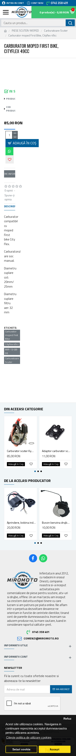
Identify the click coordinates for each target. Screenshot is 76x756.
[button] (8, 63)
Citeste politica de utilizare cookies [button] (28, 737)
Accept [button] (54, 749)
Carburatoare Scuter (56, 31)
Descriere (10, 206)
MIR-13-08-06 (11, 351)
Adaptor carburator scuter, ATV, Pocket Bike (56, 451)
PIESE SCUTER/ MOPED (25, 31)
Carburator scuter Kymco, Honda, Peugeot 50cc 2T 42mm (21, 451)
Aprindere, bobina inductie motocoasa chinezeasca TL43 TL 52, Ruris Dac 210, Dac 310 (21, 522)
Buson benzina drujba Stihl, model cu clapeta (56, 522)
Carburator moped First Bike (11, 335)
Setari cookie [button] (21, 749)
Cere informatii (9, 174)
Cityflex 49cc (12, 344)
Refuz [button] (67, 718)
